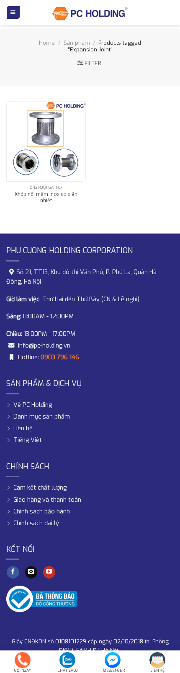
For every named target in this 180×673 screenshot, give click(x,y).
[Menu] (13, 12)
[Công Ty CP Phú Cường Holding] (90, 12)
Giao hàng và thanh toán (47, 500)
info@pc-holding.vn (44, 346)
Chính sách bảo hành (41, 512)
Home (47, 42)
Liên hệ (23, 428)
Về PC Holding (32, 405)
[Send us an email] (31, 572)
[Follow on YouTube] (49, 572)
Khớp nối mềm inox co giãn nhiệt (46, 197)
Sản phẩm (77, 42)
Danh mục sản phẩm (41, 417)
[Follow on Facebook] (13, 572)
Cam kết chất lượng (40, 488)
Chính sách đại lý (36, 523)
